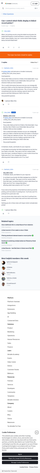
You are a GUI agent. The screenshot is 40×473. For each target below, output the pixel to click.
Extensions (11, 309)
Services (10, 385)
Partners (10, 381)
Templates (10, 396)
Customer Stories (13, 370)
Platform (10, 298)
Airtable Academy (13, 354)
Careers (9, 411)
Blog (8, 415)
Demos (9, 366)
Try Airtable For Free (14, 426)
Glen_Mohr (7, 31)
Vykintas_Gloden (12, 278)
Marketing (10, 332)
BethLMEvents (11, 273)
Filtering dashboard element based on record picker (16, 235)
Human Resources (13, 339)
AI (8, 317)
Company (10, 403)
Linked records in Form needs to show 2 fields (14, 230)
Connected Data (12, 321)
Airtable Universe (13, 400)
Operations (11, 336)
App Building (11, 313)
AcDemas (9, 267)
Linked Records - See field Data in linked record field (16, 248)
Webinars (10, 373)
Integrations (11, 305)
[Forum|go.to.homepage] (11, 3)
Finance (10, 347)
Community (11, 392)
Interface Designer (6, 238)
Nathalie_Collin (8, 68)
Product (10, 328)
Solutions (10, 324)
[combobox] (20, 8)
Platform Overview (13, 302)
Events (9, 358)
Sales (9, 343)
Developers (11, 388)
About (9, 407)
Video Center (11, 362)
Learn (9, 351)
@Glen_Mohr (7, 71)
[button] (2, 4)
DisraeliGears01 (11, 283)
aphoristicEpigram (12, 262)
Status (9, 419)
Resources (10, 377)
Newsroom (11, 422)
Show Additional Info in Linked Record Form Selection (17, 225)
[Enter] (3, 8)
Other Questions (8, 14)
